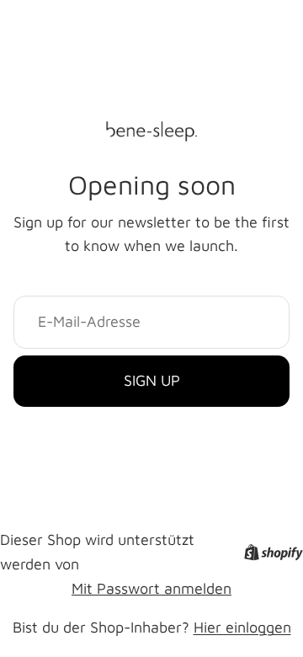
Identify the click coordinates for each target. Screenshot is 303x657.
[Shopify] (273, 552)
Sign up (152, 380)
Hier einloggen (242, 627)
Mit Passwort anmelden (151, 588)
